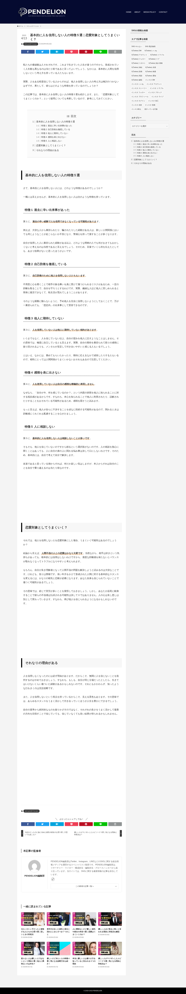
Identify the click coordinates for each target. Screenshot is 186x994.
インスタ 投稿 (150, 105)
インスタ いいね (137, 84)
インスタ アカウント (154, 84)
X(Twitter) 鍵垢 (136, 80)
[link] (53, 879)
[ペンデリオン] (42, 12)
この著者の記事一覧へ (85, 886)
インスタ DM (150, 80)
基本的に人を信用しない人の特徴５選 (55, 121)
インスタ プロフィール (139, 97)
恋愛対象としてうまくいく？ (51, 145)
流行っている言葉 (151, 109)
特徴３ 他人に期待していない (54, 133)
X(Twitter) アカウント (139, 55)
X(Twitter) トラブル (157, 55)
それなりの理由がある (47, 150)
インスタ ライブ (157, 97)
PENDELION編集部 (34, 876)
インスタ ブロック (155, 92)
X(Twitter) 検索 (150, 71)
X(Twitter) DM (136, 51)
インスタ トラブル (156, 88)
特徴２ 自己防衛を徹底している (55, 129)
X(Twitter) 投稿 (136, 71)
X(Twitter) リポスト (138, 63)
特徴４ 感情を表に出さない (53, 137)
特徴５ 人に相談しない (51, 141)
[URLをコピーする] (115, 52)
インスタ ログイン (138, 101)
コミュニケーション (30, 44)
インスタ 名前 (136, 105)
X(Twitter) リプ (154, 59)
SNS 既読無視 (150, 46)
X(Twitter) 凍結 (136, 67)
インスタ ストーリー (139, 88)
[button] (28, 52)
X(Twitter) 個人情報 (156, 63)
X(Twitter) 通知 (150, 76)
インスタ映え (136, 109)
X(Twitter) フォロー (138, 59)
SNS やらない (136, 46)
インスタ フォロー (138, 92)
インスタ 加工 (153, 101)
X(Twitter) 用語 (136, 76)
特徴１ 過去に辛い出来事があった (56, 125)
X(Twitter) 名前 (150, 67)
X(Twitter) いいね (150, 51)
